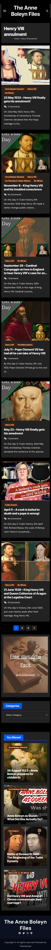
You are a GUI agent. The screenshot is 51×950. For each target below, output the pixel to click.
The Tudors (13, 831)
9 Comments (14, 602)
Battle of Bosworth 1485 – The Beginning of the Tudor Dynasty (25, 857)
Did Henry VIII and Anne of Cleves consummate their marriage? (24, 899)
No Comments (14, 194)
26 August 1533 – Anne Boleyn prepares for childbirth (22, 774)
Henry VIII (32, 89)
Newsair (40, 942)
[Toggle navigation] (5, 10)
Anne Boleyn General (14, 177)
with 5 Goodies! (25, 674)
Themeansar (25, 946)
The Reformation (25, 345)
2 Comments (14, 106)
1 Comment (13, 278)
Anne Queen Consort (14, 89)
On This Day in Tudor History (17, 181)
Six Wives (9, 93)
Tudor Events (11, 505)
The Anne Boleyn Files (25, 10)
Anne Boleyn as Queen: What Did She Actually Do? (25, 817)
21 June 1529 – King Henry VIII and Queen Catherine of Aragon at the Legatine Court (25, 593)
